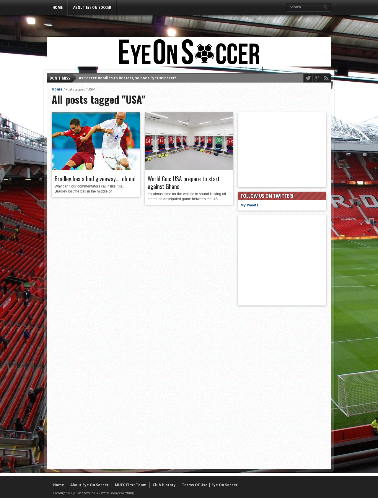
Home (58, 7)
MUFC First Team (130, 484)
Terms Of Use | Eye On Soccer (210, 484)
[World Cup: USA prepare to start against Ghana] (189, 168)
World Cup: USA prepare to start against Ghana (184, 182)
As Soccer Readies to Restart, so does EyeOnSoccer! (127, 73)
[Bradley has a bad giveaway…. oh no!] (96, 168)
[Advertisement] (189, 22)
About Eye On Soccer (92, 7)
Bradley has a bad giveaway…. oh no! (95, 178)
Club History (164, 484)
